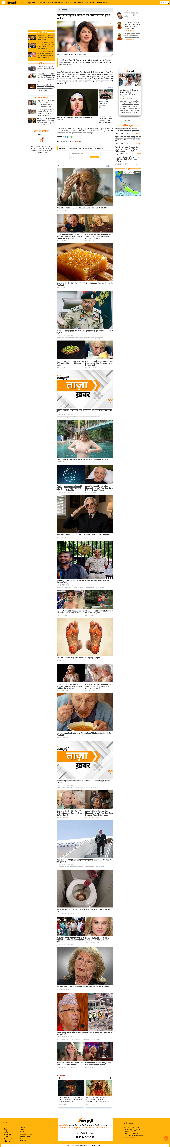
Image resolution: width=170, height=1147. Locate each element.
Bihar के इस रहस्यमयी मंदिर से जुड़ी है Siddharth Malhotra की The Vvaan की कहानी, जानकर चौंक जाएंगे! (70, 1100)
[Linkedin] (83, 1136)
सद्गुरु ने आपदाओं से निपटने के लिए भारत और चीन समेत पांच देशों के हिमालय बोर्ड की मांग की (128, 139)
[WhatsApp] (110, 36)
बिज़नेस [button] (34, 3)
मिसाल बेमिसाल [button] (66, 3)
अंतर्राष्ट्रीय (28, 3)
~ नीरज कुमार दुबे (129, 30)
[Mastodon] (93, 1136)
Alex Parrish (83, 148)
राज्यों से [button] (48, 3)
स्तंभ (128, 9)
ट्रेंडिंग (41, 63)
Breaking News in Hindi (79, 1128)
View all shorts (130, 120)
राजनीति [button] (98, 3)
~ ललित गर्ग (127, 19)
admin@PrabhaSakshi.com (65, 54)
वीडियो (6, 1132)
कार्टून (6, 1137)
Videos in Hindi (93, 1128)
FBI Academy (98, 148)
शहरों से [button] (56, 3)
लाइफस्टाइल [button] (77, 3)
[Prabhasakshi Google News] (112, 55)
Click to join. (77, 141)
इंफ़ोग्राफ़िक (7, 1134)
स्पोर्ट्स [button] (42, 3)
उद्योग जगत (138, 133)
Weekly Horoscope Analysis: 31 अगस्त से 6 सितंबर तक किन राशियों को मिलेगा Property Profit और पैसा (126, 149)
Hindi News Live (105, 1128)
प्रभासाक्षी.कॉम (63, 1125)
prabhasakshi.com (91, 1130)
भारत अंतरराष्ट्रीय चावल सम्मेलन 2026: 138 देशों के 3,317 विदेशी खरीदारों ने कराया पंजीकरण (127, 159)
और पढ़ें (51, 154)
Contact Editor (129, 1138)
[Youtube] (90, 1136)
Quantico (62, 148)
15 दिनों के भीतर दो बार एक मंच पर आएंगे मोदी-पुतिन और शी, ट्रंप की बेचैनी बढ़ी (132, 36)
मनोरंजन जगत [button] (88, 3)
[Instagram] (86, 1136)
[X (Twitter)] (110, 32)
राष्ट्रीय (22, 3)
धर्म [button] (104, 3)
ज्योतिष (139, 154)
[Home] (59, 10)
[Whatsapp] (71, 138)
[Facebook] (110, 28)
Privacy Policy (25, 1136)
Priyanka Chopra (71, 148)
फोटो (5, 1130)
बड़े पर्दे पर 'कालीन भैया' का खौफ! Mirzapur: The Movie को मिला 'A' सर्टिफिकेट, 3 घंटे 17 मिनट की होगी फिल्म (97, 1100)
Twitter (90, 148)
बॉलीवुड (64, 10)
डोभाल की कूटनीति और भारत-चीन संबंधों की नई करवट (131, 15)
